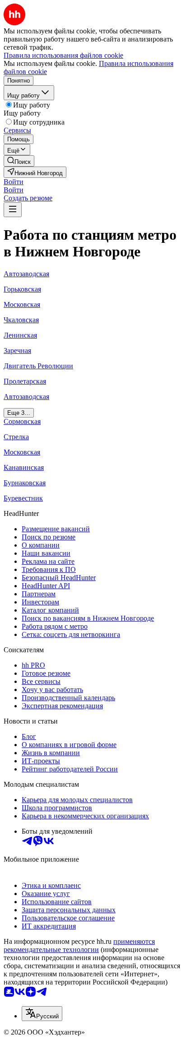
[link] (19, 161)
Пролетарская (25, 381)
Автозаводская (26, 274)
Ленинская (20, 335)
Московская (22, 304)
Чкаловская (21, 320)
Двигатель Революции (38, 366)
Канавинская (24, 467)
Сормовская (22, 421)
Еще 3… (18, 412)
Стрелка (16, 437)
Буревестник (23, 498)
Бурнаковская (25, 483)
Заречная (17, 350)
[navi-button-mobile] (13, 209)
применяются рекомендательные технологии (79, 945)
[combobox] (42, 1013)
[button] (13, 182)
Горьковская (22, 289)
